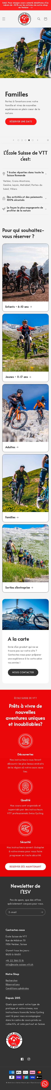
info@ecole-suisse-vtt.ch (19, 964)
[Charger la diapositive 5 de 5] (32, 140)
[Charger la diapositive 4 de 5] (29, 140)
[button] (3, 19)
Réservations (13, 984)
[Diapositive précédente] (13, 140)
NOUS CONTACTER (23, 672)
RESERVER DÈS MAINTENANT (25, 866)
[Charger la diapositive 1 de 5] (18, 140)
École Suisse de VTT (38, 1082)
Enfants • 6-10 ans (17, 306)
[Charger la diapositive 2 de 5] (22, 140)
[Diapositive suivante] (37, 140)
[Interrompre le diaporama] (48, 140)
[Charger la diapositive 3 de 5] (25, 140)
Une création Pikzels (19, 1082)
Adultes (10, 447)
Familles (10, 517)
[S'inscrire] (42, 912)
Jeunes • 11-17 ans (16, 376)
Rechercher (12, 980)
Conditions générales (17, 988)
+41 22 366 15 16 (15, 960)
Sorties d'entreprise (17, 587)
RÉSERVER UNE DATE (21, 121)
